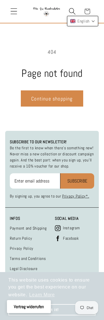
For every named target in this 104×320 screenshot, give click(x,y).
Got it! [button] (52, 309)
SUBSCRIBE (77, 181)
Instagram (71, 227)
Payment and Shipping (28, 228)
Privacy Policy (22, 248)
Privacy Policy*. (75, 196)
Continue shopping (52, 98)
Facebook (71, 238)
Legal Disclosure (24, 268)
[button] (14, 11)
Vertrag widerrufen (29, 306)
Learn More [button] (42, 294)
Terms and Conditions (28, 258)
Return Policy (21, 238)
